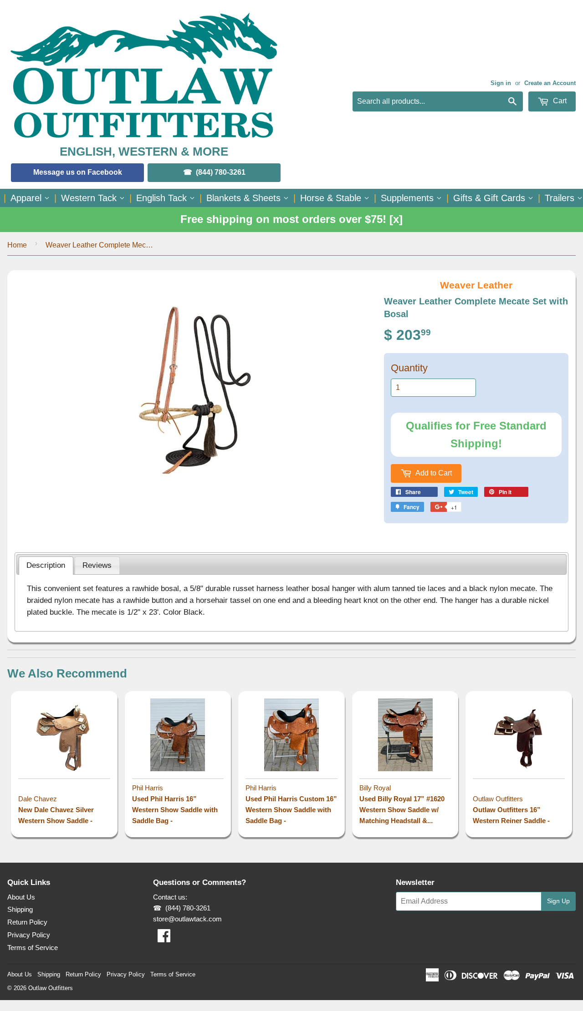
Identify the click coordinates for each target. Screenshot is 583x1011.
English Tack (162, 198)
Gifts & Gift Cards (490, 198)
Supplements (408, 198)
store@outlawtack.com (187, 919)
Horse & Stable (332, 198)
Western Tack (90, 198)
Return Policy (27, 922)
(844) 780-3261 (220, 172)
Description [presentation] (45, 565)
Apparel (27, 198)
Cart (559, 101)
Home (17, 245)
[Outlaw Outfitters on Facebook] (164, 938)
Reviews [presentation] (97, 565)
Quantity (409, 368)
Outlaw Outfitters (50, 988)
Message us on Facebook (77, 172)
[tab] (46, 565)
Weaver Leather (476, 285)
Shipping (20, 909)
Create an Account (550, 83)
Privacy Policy (28, 935)
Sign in (501, 83)
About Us (21, 897)
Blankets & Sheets (244, 198)
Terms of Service (32, 947)
